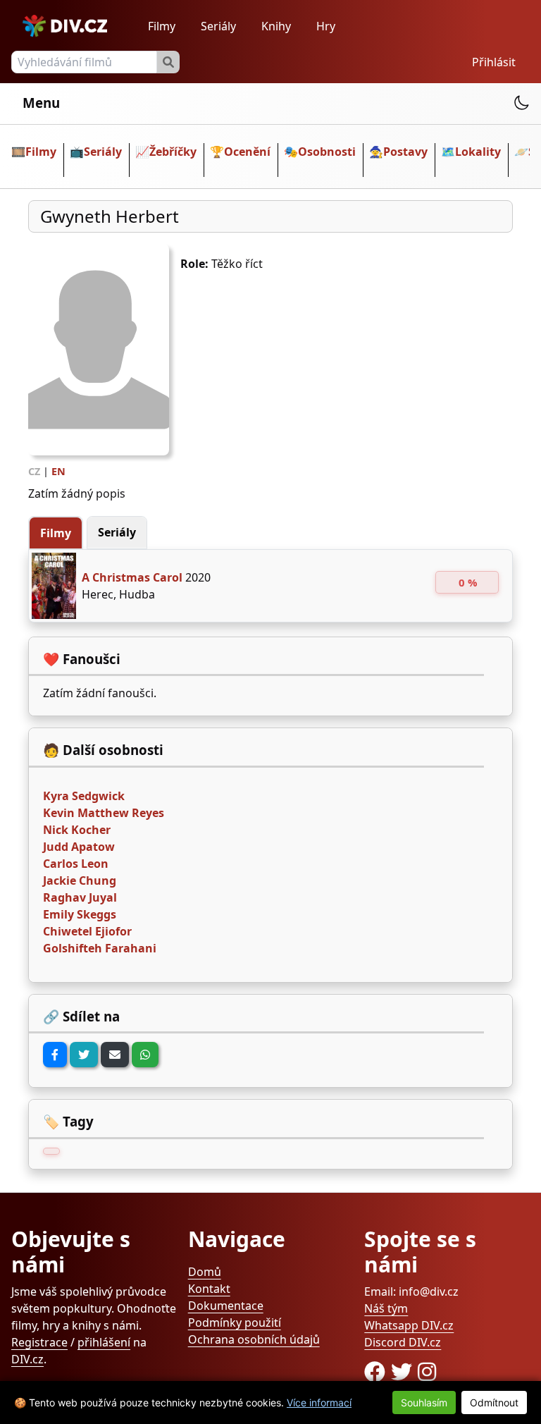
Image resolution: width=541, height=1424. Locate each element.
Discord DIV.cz (402, 1342)
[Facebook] (55, 1054)
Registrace (39, 1342)
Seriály (218, 26)
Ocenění (247, 151)
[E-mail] (115, 1054)
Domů (204, 1271)
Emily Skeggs (79, 914)
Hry (325, 26)
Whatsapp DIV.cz (409, 1325)
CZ (34, 471)
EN (58, 471)
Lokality (478, 151)
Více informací (319, 1402)
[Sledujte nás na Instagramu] (427, 1371)
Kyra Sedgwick (84, 796)
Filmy (161, 26)
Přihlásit (494, 62)
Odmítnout (494, 1402)
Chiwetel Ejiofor (87, 931)
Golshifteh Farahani (99, 948)
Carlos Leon (75, 863)
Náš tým (386, 1308)
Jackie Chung (79, 880)
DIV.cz (27, 1359)
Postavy (405, 151)
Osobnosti (327, 151)
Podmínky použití (234, 1322)
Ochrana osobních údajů (254, 1339)
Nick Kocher (77, 829)
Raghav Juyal (80, 897)
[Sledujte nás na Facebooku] (377, 1371)
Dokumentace (225, 1305)
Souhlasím (424, 1402)
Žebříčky (173, 151)
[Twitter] (84, 1054)
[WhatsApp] (145, 1054)
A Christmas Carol (132, 577)
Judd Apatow (79, 846)
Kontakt (209, 1288)
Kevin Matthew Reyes (103, 813)
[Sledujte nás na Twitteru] (404, 1371)
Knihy (276, 26)
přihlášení (103, 1342)
